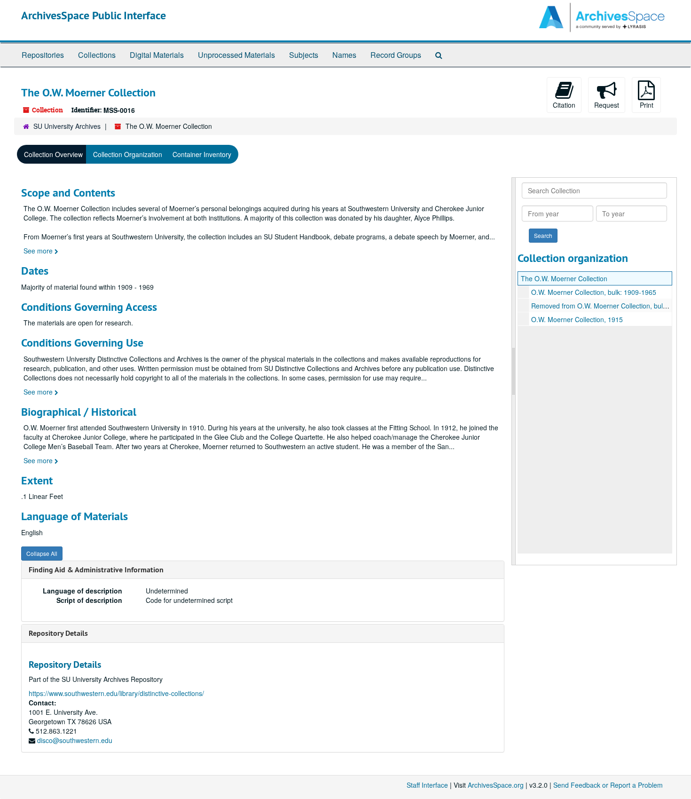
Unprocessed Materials (236, 54)
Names (344, 54)
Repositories (43, 54)
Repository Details (58, 633)
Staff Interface (427, 785)
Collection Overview (53, 154)
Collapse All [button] (41, 553)
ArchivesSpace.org (496, 785)
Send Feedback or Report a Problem (608, 785)
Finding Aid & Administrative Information (96, 570)
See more (39, 250)
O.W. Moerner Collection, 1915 (577, 319)
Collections (97, 54)
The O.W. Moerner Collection (564, 278)
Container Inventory (202, 154)
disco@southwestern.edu (74, 740)
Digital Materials (157, 54)
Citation (564, 105)
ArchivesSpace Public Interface (93, 15)
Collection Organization (127, 154)
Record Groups (395, 54)
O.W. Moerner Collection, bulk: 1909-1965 (593, 292)
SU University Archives (67, 126)
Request (606, 105)
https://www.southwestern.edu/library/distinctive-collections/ (116, 693)
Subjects (303, 54)
